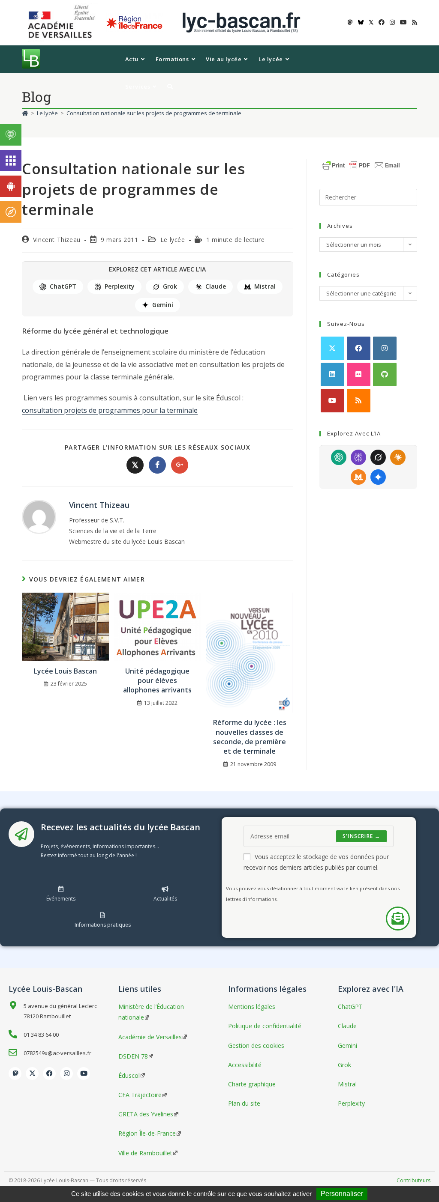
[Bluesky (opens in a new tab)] (360, 22)
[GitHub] (385, 374)
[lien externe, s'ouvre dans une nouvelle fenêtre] (63, 22)
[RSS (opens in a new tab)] (413, 22)
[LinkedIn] (332, 374)
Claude (215, 286)
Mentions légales (251, 1006)
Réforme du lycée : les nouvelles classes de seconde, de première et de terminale (249, 737)
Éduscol (129, 1075)
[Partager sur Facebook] (157, 465)
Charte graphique (252, 1084)
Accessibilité (245, 1065)
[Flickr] (358, 374)
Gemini (162, 305)
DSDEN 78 (133, 1056)
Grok (170, 286)
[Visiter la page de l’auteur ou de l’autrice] (39, 516)
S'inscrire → (361, 836)
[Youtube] (332, 400)
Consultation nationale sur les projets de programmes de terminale (153, 113)
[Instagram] (385, 348)
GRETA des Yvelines (145, 1114)
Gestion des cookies (256, 1045)
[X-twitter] (32, 1073)
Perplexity (120, 286)
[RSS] (358, 400)
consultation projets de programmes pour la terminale (110, 410)
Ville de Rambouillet (145, 1153)
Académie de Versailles (150, 1037)
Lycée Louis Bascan (65, 671)
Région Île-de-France (147, 1133)
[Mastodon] (15, 1073)
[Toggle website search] (170, 86)
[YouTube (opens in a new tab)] (403, 22)
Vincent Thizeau (57, 240)
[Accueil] (25, 113)
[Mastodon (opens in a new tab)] (350, 22)
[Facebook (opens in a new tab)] (381, 22)
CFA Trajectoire (140, 1095)
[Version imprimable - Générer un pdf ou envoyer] (361, 164)
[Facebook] (358, 348)
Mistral (265, 286)
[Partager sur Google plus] (179, 465)
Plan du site (244, 1103)
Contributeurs (413, 1180)
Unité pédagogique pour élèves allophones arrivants (157, 680)
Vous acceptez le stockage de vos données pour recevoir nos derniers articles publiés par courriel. (316, 862)
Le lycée (172, 240)
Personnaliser (342, 1193)
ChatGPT (63, 286)
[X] (332, 348)
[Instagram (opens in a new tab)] (392, 22)
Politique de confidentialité (264, 1026)
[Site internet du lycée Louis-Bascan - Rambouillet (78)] (241, 22)
